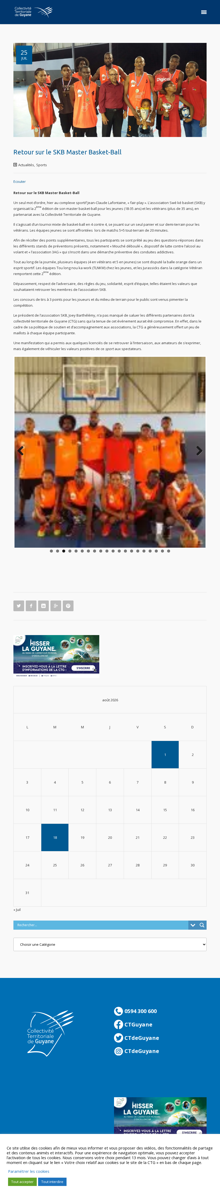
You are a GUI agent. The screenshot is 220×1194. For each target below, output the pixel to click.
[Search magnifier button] (202, 925)
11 (113, 551)
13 (125, 551)
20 (168, 551)
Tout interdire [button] (52, 1181)
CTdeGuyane (141, 1037)
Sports (41, 164)
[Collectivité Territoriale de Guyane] (33, 12)
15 (137, 551)
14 (131, 551)
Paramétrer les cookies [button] (28, 1171)
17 (150, 551)
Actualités (26, 164)
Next (197, 451)
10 (106, 551)
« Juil (17, 909)
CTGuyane (137, 1024)
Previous (22, 451)
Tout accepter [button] (22, 1181)
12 (119, 551)
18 (156, 551)
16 (143, 551)
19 (162, 551)
